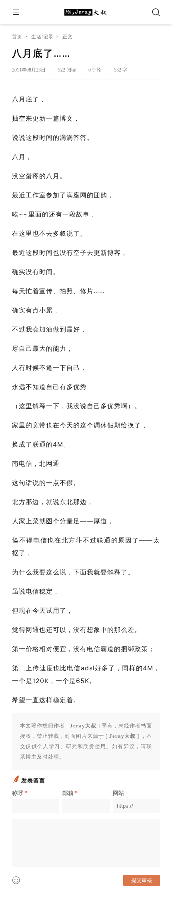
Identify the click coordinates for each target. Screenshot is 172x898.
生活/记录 (42, 37)
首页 (17, 37)
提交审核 (141, 880)
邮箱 (70, 793)
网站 (118, 793)
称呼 (19, 793)
